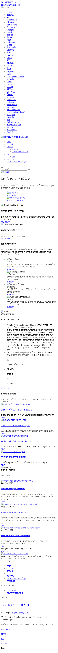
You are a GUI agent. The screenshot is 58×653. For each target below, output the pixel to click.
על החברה (5, 388)
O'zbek (10, 45)
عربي (9, 84)
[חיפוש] (2, 167)
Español (10, 71)
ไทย (9, 68)
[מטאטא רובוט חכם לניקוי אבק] (15, 404)
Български (12, 104)
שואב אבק (16, 149)
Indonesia (11, 42)
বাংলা (8, 119)
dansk (9, 37)
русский (11, 107)
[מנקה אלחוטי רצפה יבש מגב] (14, 420)
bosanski (10, 97)
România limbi (13, 109)
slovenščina (12, 25)
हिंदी (8, 60)
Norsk (9, 32)
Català (9, 81)
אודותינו (10, 144)
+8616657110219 (15, 605)
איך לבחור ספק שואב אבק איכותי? (13, 489)
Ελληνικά (11, 114)
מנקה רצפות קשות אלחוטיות (16, 441)
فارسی (10, 55)
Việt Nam (11, 92)
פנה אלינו (5, 551)
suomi (9, 57)
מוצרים (10, 146)
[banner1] (6, 172)
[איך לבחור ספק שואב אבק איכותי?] (17, 481)
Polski (9, 52)
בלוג (8, 154)
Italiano (10, 86)
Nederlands (12, 129)
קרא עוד (10, 269)
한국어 (10, 89)
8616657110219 (8, 2)
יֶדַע (13, 156)
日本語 (10, 62)
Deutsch (10, 65)
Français (10, 30)
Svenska (10, 117)
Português (11, 47)
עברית (9, 12)
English (10, 132)
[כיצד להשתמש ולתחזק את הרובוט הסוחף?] (20, 504)
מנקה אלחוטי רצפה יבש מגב (15, 425)
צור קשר (10, 159)
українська (12, 20)
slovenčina (11, 99)
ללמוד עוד (5, 222)
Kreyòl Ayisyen (14, 124)
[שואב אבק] (12, 193)
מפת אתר (11, 581)
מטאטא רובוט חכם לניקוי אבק (16, 409)
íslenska (10, 22)
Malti (9, 40)
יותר (3, 417)
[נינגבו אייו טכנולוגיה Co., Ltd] (14, 137)
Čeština (10, 94)
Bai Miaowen (13, 122)
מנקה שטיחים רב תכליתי (13, 456)
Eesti (9, 74)
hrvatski (10, 79)
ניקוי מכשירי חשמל (20, 151)
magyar (10, 127)
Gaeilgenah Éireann (15, 76)
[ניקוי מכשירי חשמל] (16, 198)
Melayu (10, 14)
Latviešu (10, 102)
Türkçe (10, 35)
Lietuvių (10, 50)
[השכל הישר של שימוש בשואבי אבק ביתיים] (20, 528)
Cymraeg (11, 27)
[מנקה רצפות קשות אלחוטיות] (14, 436)
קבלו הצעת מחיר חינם (16, 161)
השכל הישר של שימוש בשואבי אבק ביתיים (15, 536)
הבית (9, 141)
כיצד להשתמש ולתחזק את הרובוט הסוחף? (15, 512)
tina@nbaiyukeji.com (10, 5)
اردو (9, 17)
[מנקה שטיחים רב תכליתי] (13, 451)
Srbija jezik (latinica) (16, 112)
